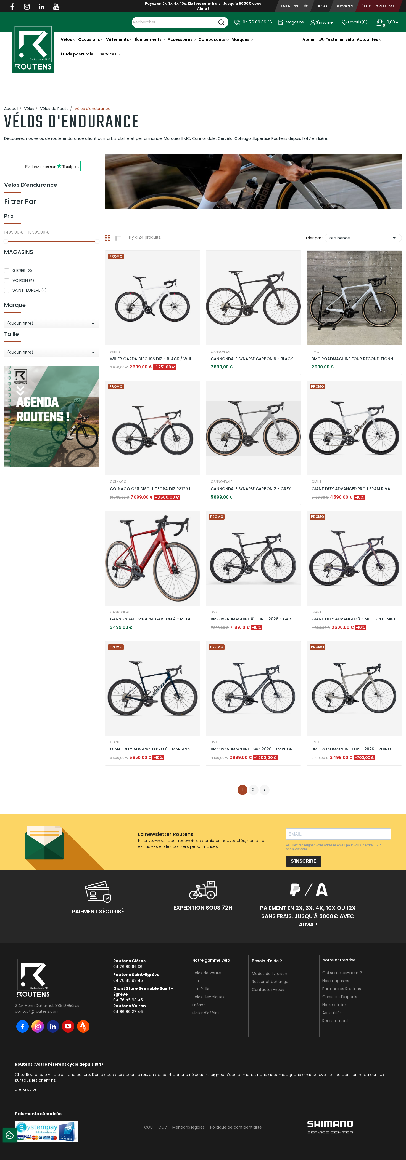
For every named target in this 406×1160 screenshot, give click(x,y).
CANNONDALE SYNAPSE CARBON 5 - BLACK (252, 359)
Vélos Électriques (208, 997)
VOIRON (23, 280)
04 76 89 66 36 (257, 22)
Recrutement (335, 1021)
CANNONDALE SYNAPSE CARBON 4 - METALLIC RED (152, 619)
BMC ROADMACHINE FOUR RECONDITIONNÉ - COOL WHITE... (354, 359)
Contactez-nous (268, 989)
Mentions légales (188, 1127)
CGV (162, 1127)
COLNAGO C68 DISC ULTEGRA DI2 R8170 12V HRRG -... (152, 488)
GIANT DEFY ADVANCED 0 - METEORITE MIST (354, 619)
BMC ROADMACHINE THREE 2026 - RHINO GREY (354, 749)
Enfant (198, 1005)
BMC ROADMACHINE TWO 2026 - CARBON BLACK (253, 749)
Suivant (264, 789)
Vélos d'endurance (30, 185)
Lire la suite (25, 1089)
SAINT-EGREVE (29, 290)
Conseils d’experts (339, 997)
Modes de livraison (269, 973)
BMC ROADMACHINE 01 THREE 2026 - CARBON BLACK (253, 619)
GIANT (316, 481)
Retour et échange (270, 981)
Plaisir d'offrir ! (205, 1013)
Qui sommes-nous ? (342, 973)
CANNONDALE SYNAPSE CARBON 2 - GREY (251, 488)
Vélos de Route (206, 973)
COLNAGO (118, 481)
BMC (315, 352)
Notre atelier (334, 1005)
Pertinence (363, 238)
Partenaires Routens (341, 989)
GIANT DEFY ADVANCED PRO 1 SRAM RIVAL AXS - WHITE (354, 488)
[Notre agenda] (51, 416)
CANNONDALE (221, 352)
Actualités (332, 1013)
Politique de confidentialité (236, 1127)
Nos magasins (335, 981)
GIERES (22, 270)
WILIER (115, 352)
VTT (196, 981)
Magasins (295, 22)
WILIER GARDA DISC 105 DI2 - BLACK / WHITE (152, 359)
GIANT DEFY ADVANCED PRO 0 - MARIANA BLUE (152, 749)
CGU (148, 1127)
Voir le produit (130, 359)
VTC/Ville (201, 989)
